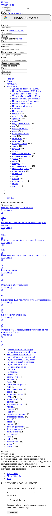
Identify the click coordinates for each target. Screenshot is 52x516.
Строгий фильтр (17, 500)
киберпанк (17, 173)
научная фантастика (21, 166)
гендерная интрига (21, 123)
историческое (18, 181)
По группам (18, 111)
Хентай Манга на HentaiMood (26, 96)
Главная (10, 79)
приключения (18, 171)
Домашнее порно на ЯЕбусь (25, 89)
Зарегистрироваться (10, 63)
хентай (15, 113)
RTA (9, 478)
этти (14, 136)
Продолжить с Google (26, 17)
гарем (15, 121)
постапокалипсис (20, 133)
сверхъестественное (21, 153)
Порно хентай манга (22, 106)
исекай (15, 131)
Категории (12, 86)
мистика (16, 186)
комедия (16, 163)
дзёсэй (15, 158)
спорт (15, 161)
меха (14, 176)
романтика (17, 138)
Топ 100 (10, 198)
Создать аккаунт (15, 13)
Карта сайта (12, 473)
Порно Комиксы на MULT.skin (26, 91)
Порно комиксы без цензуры (25, 101)
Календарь (12, 84)
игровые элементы (21, 156)
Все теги (16, 108)
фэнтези (16, 141)
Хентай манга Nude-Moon (24, 94)
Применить (12, 512)
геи (13, 126)
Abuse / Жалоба (14, 476)
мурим (15, 151)
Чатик (9, 81)
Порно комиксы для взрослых (26, 99)
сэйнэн (15, 178)
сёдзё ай (16, 148)
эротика (16, 118)
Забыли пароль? (16, 30)
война (15, 183)
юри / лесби (17, 116)
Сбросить (6, 74)
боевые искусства (20, 168)
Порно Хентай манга (22, 104)
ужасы (15, 146)
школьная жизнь (20, 128)
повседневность (19, 143)
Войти (7, 10)
